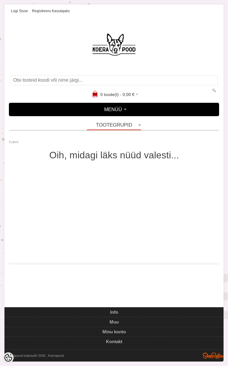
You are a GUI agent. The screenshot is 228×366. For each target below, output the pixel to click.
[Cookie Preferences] (8, 357)
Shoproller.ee (213, 356)
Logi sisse (19, 11)
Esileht (13, 142)
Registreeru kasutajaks (51, 11)
